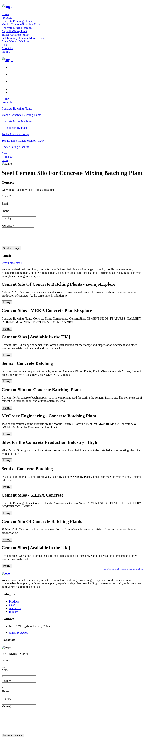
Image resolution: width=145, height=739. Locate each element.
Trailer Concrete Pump (15, 34)
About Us (7, 48)
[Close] (3, 667)
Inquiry (6, 51)
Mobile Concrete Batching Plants (21, 24)
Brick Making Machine (15, 41)
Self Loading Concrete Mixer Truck (23, 38)
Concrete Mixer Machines (17, 27)
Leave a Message (12, 735)
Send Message (11, 248)
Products (7, 17)
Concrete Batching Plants (17, 21)
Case (4, 44)
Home (5, 14)
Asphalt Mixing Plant (14, 31)
